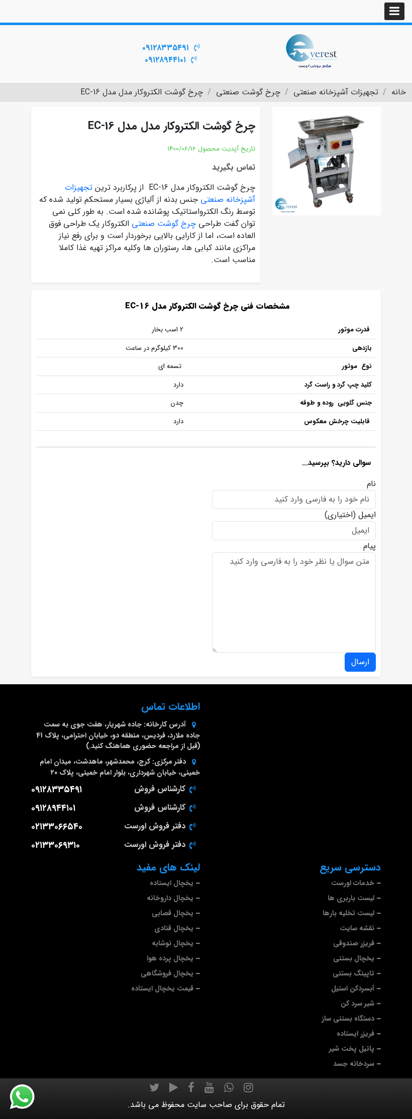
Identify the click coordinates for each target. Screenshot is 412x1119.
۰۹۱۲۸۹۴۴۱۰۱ (165, 60)
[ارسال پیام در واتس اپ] (28, 1096)
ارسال (360, 662)
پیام (369, 546)
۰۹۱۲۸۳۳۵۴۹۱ (165, 48)
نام (371, 484)
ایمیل (367, 515)
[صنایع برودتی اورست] (311, 50)
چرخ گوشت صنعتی (164, 223)
